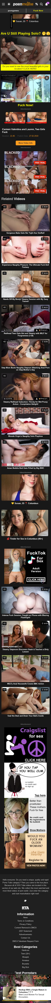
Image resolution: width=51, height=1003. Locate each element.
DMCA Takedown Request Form (25, 941)
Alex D (25, 980)
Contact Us (25, 938)
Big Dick (25, 967)
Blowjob (25, 957)
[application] (25, 50)
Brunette (25, 964)
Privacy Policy (25, 924)
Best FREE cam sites (41, 1000)
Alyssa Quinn (25, 976)
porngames (13, 10)
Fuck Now (38, 10)
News (25, 917)
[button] (25, 50)
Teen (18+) (25, 954)
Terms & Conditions (25, 921)
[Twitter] (25, 901)
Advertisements (25, 934)
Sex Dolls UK (27, 1000)
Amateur (25, 960)
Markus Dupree (25, 983)
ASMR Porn (15, 1000)
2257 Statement (25, 931)
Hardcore (25, 950)
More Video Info (26, 143)
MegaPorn (6, 1000)
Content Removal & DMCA (26, 928)
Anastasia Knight (26, 986)
